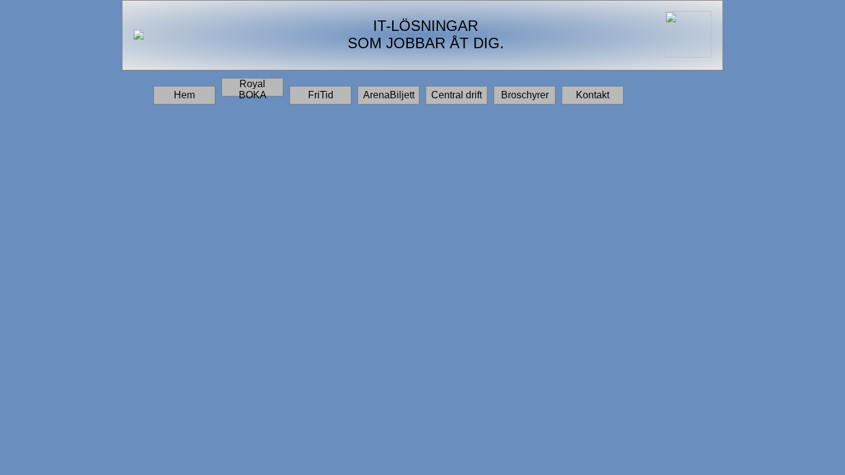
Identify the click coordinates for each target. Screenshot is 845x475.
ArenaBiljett (388, 95)
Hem (184, 95)
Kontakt (592, 95)
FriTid (320, 95)
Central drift (456, 95)
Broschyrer (525, 95)
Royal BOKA (253, 87)
